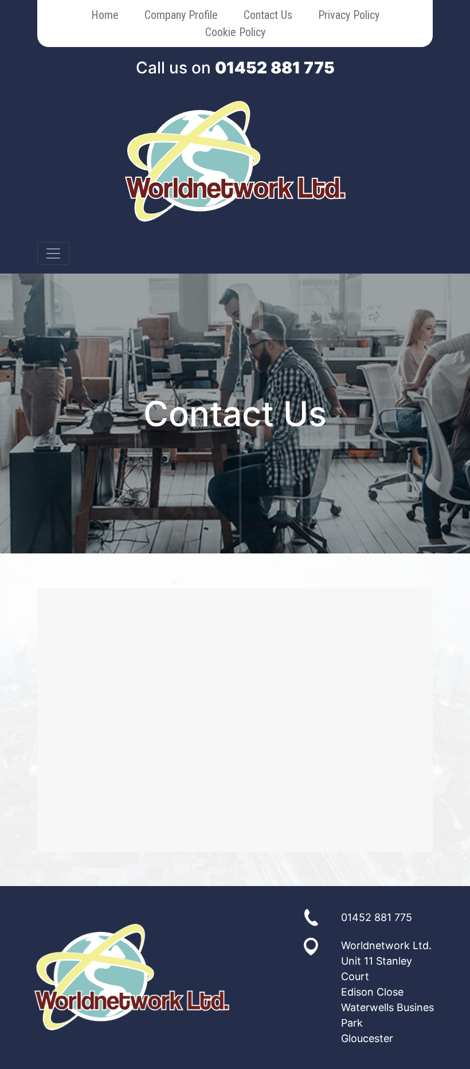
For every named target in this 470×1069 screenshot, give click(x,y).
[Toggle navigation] (53, 253)
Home (105, 15)
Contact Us (268, 15)
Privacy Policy (348, 15)
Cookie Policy (235, 32)
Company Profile (181, 15)
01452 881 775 (275, 67)
